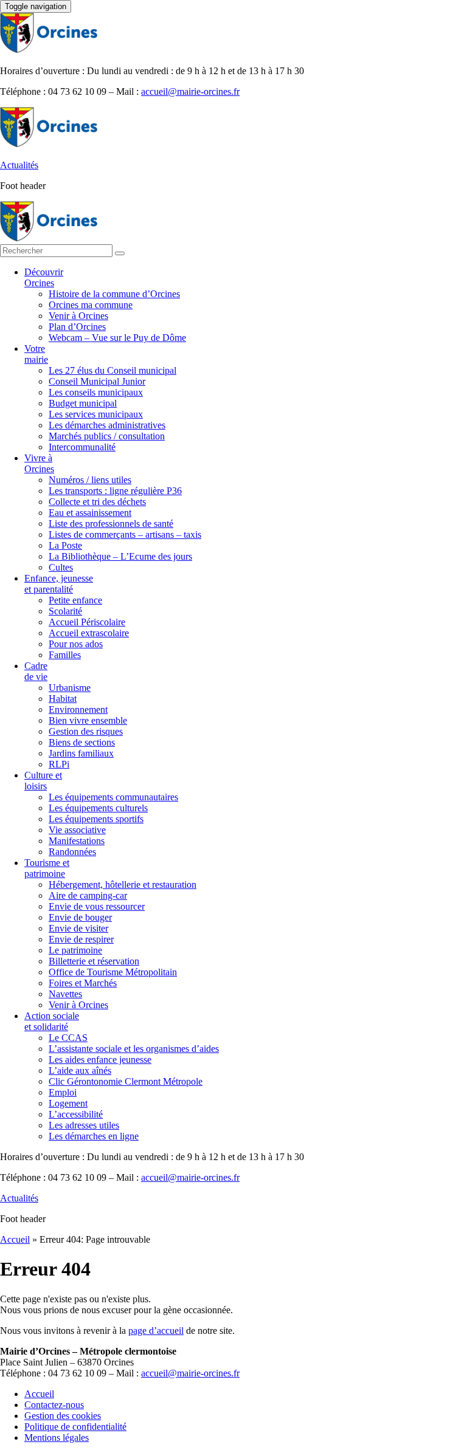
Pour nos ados (76, 644)
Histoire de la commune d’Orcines (114, 294)
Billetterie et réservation (94, 961)
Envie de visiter (78, 928)
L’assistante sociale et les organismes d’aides (134, 1048)
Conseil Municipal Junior (97, 381)
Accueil (15, 1239)
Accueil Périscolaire (87, 622)
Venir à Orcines (78, 316)
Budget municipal (83, 403)
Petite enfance (75, 600)
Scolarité (65, 611)
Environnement (78, 709)
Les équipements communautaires (113, 797)
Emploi (63, 1092)
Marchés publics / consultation (107, 436)
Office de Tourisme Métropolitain (113, 972)
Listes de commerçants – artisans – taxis (125, 534)
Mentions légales (56, 1437)
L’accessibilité (76, 1114)
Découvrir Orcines (43, 277)
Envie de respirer (81, 939)
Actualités (19, 165)
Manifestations (77, 841)
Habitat (63, 698)
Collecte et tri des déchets (97, 501)
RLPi (59, 764)
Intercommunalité (82, 447)
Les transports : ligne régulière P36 (115, 491)
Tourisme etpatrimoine (46, 868)
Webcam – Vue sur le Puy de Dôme (117, 337)
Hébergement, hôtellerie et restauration (122, 884)
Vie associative (77, 830)
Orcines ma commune (91, 305)
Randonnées (72, 852)
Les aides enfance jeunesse (100, 1059)
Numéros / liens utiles (90, 480)
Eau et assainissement (90, 512)
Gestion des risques (86, 731)
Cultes (61, 567)
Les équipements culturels (98, 808)
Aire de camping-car (88, 895)
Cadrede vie (35, 671)
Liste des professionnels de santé (111, 523)
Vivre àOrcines (39, 463)
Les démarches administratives (107, 425)
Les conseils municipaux (96, 392)
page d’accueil (156, 1330)
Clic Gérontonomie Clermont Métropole (125, 1081)
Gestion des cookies (62, 1415)
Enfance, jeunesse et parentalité (58, 583)
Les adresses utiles (84, 1125)
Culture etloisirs (43, 780)
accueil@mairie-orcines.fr (190, 91)
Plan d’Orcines (77, 326)
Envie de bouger (80, 917)
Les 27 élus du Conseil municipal (112, 370)
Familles (65, 655)
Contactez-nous (54, 1405)
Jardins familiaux (81, 753)
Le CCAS (68, 1037)
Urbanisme (70, 687)
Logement (68, 1103)
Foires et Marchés (83, 983)
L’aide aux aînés (80, 1070)
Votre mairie (36, 354)
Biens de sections (82, 742)
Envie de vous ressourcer (97, 906)
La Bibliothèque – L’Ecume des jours (120, 556)
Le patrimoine (75, 950)
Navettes (65, 994)
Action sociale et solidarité (51, 1021)
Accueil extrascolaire (89, 633)
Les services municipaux (96, 414)
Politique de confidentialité (75, 1426)
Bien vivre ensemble (88, 720)
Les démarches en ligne (94, 1136)
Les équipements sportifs (96, 819)
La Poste (65, 545)
